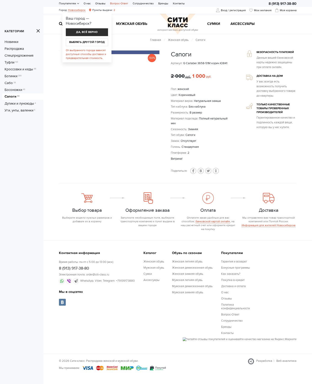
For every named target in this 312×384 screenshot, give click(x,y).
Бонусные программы (235, 268)
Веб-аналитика (286, 361)
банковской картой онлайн (213, 221)
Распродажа (14, 49)
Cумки (213, 24)
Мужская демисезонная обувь (192, 286)
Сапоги (12, 97)
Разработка (264, 361)
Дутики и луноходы (20, 103)
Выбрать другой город (87, 42)
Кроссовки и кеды (20, 69)
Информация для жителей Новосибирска (268, 225)
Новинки (11, 42)
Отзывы (100, 3)
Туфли (11, 62)
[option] (120, 52)
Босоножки (15, 90)
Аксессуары (242, 24)
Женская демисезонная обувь (192, 268)
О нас (87, 3)
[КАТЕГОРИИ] (38, 30)
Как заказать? (230, 274)
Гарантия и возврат (234, 261)
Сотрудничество (143, 3)
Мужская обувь (131, 24)
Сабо (10, 83)
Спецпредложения (19, 55)
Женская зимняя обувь (187, 274)
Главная (155, 40)
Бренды (163, 3)
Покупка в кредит (233, 280)
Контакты (179, 3)
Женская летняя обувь (187, 261)
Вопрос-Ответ (119, 3)
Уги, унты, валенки (20, 110)
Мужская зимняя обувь (187, 292)
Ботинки (13, 76)
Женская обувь (178, 40)
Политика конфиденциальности (235, 306)
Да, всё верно (87, 32)
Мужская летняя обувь (187, 280)
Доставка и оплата (233, 286)
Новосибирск (76, 10)
